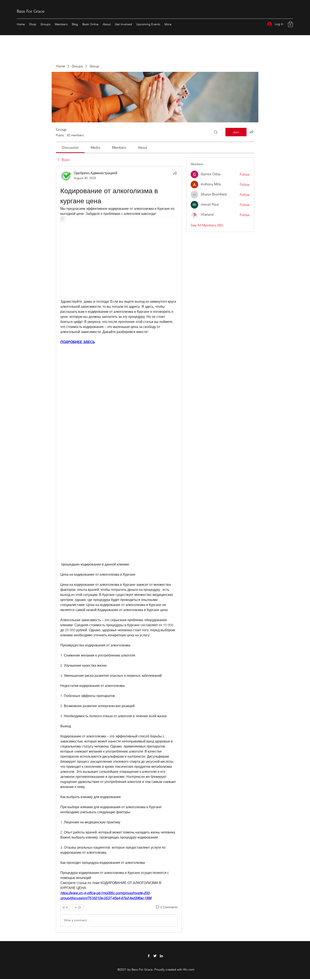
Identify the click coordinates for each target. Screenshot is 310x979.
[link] (70, 147)
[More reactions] (77, 907)
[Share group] (251, 131)
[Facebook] (149, 956)
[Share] (175, 173)
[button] (290, 24)
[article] (119, 549)
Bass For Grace (30, 11)
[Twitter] (155, 956)
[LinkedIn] (161, 956)
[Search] (215, 132)
